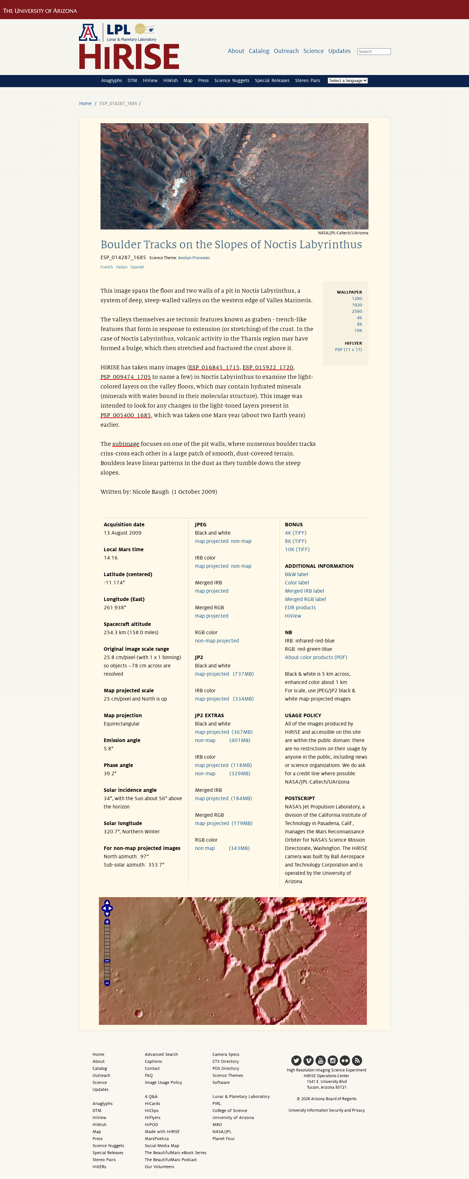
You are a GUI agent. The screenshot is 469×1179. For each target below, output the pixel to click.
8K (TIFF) (296, 541)
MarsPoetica (157, 1138)
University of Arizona (233, 1117)
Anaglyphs (111, 80)
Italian (121, 267)
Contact (152, 1068)
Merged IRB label (304, 591)
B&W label (296, 574)
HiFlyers (152, 1117)
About (236, 51)
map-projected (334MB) (224, 699)
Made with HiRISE (162, 1131)
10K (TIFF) (297, 549)
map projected (211, 541)
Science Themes (227, 1075)
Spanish (137, 267)
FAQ (149, 1075)
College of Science (229, 1110)
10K (358, 330)
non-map (241, 541)
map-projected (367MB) (224, 732)
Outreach (286, 51)
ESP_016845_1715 (214, 367)
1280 (357, 298)
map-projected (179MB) (224, 823)
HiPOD (151, 1124)
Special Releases (272, 80)
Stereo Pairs (307, 80)
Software (221, 1082)
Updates (339, 51)
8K (359, 324)
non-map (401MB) (222, 740)
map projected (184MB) (223, 798)
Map (187, 80)
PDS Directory (225, 1068)
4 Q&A (151, 1096)
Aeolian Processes (194, 258)
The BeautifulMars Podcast (171, 1159)
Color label (297, 583)
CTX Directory (225, 1061)
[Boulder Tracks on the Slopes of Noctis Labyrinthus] (234, 227)
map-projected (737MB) (224, 674)
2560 (357, 311)
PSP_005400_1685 (125, 415)
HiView (150, 80)
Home (85, 103)
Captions (153, 1061)
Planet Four (223, 1138)
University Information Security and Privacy (326, 1110)
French (106, 267)
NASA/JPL (222, 1131)
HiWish (170, 80)
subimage (125, 444)
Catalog (259, 51)
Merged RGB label (305, 599)
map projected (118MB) (223, 765)
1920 (357, 305)
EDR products (300, 608)
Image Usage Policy (163, 1082)
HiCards (152, 1103)
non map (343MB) (222, 848)
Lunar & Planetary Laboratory (241, 1096)
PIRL (216, 1103)
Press (203, 80)
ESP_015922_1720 (267, 367)
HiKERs (99, 1166)
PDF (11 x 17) (348, 349)
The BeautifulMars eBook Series (175, 1152)
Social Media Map (162, 1145)
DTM (132, 80)
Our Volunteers (159, 1166)
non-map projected (217, 641)
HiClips (152, 1110)
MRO (217, 1124)
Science (313, 51)
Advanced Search (161, 1054)
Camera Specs (225, 1054)
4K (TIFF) (296, 533)
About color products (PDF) (316, 657)
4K (359, 317)
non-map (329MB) (222, 774)
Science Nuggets (231, 80)
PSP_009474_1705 (125, 377)
